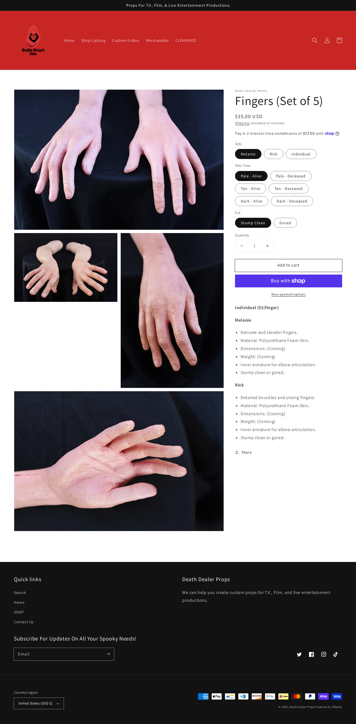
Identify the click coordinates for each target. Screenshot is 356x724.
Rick (274, 153)
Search (20, 592)
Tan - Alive (250, 188)
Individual (301, 153)
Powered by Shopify (328, 707)
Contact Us (24, 621)
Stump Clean (253, 222)
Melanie (248, 153)
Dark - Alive (252, 201)
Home (19, 602)
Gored (285, 222)
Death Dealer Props (302, 707)
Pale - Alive (251, 175)
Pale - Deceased (291, 175)
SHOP (19, 612)
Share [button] (246, 452)
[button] (315, 40)
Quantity (242, 235)
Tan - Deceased (289, 188)
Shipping (242, 123)
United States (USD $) (35, 703)
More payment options (288, 294)
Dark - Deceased (292, 201)
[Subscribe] (108, 654)
